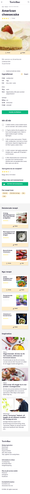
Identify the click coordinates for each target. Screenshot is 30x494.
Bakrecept (5, 449)
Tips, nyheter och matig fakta (10, 454)
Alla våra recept (7, 452)
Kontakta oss (6, 484)
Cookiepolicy (6, 461)
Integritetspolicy (7, 465)
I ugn (4, 196)
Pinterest (4, 472)
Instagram (5, 474)
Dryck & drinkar (6, 450)
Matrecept (5, 447)
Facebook (5, 476)
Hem (3, 6)
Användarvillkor (6, 463)
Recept (6, 6)
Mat (23, 193)
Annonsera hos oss (7, 485)
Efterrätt (5, 193)
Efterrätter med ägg (14, 193)
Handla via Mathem (15, 112)
